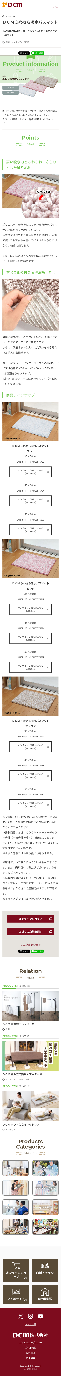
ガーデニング (23, 1079)
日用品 (26, 42)
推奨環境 (30, 1352)
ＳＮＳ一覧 (30, 1324)
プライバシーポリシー (30, 1342)
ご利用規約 (30, 1347)
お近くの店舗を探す (30, 931)
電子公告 (30, 1357)
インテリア (16, 42)
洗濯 (8, 42)
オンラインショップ (30, 919)
